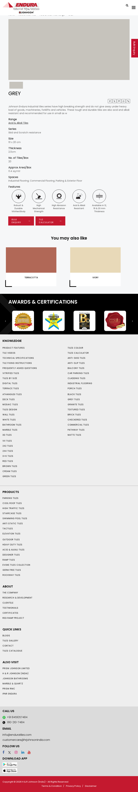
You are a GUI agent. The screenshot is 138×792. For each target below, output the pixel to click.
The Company (10, 592)
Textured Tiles (76, 409)
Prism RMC (9, 688)
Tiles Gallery (10, 640)
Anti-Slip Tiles (76, 363)
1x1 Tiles (7, 440)
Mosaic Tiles (10, 404)
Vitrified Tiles (11, 373)
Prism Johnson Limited (16, 668)
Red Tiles (8, 461)
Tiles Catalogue (12, 650)
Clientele (8, 602)
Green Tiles (9, 476)
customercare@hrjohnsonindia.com (26, 740)
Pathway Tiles (76, 429)
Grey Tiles (74, 399)
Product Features (14, 347)
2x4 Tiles (8, 451)
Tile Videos (9, 352)
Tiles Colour (75, 347)
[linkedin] (21, 752)
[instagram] (15, 752)
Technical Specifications (18, 358)
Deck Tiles (9, 399)
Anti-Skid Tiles (76, 358)
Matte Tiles (74, 434)
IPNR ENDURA (10, 693)
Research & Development (17, 597)
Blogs (6, 635)
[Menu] (133, 7)
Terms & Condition (52, 786)
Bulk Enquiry (134, 48)
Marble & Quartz (13, 683)
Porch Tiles (75, 388)
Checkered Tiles (77, 419)
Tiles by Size (10, 378)
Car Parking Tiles (78, 373)
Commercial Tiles (78, 424)
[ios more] (10, 770)
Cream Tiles (10, 471)
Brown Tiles (10, 466)
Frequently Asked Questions (20, 368)
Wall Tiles (9, 414)
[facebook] (3, 752)
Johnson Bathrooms (15, 678)
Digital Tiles (10, 383)
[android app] (10, 764)
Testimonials (10, 607)
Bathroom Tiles (12, 424)
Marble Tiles (10, 429)
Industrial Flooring (80, 383)
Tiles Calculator (78, 352)
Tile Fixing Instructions (17, 363)
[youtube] (27, 752)
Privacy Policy (73, 786)
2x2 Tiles (8, 445)
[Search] (126, 5)
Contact (8, 645)
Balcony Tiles (76, 368)
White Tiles (9, 419)
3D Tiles (7, 434)
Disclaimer (91, 786)
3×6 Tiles (8, 456)
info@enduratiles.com (17, 735)
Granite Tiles (76, 404)
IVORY (95, 277)
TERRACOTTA (31, 277)
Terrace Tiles (11, 388)
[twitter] (114, 101)
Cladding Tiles (76, 378)
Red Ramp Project (13, 618)
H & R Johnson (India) (16, 673)
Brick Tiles (74, 414)
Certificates (10, 612)
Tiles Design (10, 409)
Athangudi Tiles (12, 394)
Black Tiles (74, 394)
